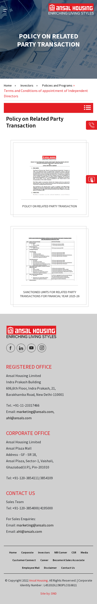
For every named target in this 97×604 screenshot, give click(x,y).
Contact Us (68, 567)
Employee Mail (30, 567)
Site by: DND (48, 593)
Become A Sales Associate (69, 560)
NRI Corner (60, 552)
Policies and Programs (57, 85)
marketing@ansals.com (34, 411)
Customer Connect (24, 560)
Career (44, 560)
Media (84, 552)
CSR (74, 552)
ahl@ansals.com (19, 418)
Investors (29, 85)
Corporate (27, 552)
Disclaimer (50, 567)
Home (10, 85)
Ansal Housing (38, 580)
